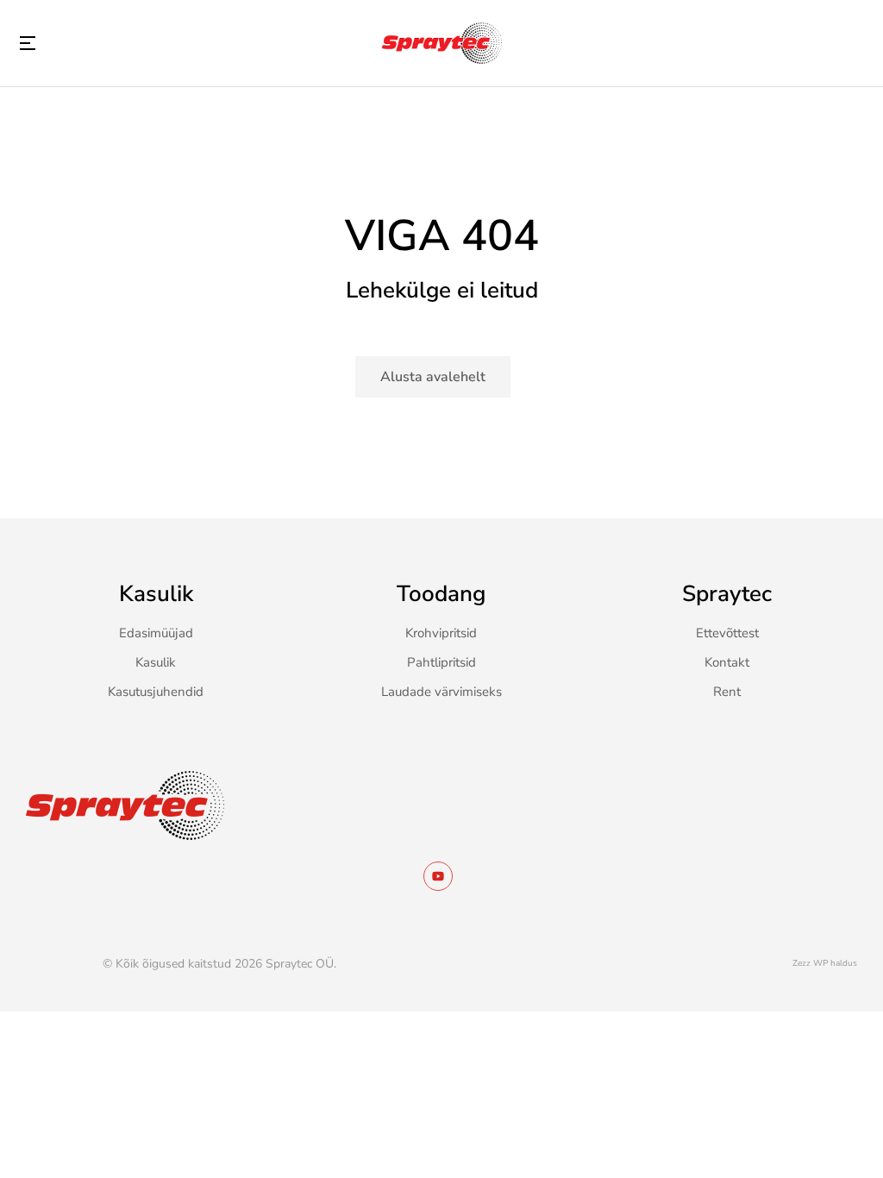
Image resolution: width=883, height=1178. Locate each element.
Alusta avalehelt (432, 376)
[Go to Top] (848, 1143)
